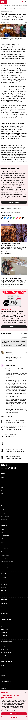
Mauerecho (3, 587)
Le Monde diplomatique (6, 652)
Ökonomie (12, 8)
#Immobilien (8, 208)
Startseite (3, 8)
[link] (2, 5)
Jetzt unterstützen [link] (14, 202)
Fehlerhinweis (17, 212)
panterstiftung (4, 564)
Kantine (2, 668)
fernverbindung (4, 581)
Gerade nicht (21, 692)
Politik (2, 477)
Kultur (2, 487)
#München (14, 208)
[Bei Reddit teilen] (20, 218)
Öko (7, 8)
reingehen (3, 593)
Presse (2, 542)
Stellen (2, 539)
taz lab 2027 (4, 635)
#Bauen (19, 208)
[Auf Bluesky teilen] (8, 218)
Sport (2, 490)
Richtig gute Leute (5, 516)
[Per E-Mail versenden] (2, 218)
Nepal (2, 509)
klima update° (4, 584)
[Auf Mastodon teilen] (5, 218)
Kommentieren (10, 212)
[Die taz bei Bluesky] (12, 468)
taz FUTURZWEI (4, 649)
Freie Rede (3, 590)
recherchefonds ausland (7, 561)
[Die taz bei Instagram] (15, 468)
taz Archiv (3, 655)
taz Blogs (3, 646)
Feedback (3, 685)
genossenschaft (5, 555)
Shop (2, 672)
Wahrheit (3, 500)
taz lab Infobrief (4, 613)
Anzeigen (3, 675)
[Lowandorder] (2, 352)
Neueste (21, 333)
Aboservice (3, 688)
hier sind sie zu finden (20, 345)
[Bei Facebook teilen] (11, 218)
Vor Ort (2, 626)
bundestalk (3, 577)
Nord (2, 496)
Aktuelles (3, 529)
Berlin (2, 493)
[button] (26, 2)
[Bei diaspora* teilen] (17, 218)
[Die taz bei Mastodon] (9, 468)
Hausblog (3, 532)
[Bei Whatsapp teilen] (14, 218)
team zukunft (4, 603)
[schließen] (26, 692)
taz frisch (3, 606)
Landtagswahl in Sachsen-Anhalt (9, 513)
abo (2, 552)
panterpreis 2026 (5, 568)
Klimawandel (4, 519)
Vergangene (4, 632)
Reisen (2, 665)
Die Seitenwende (5, 535)
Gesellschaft (4, 484)
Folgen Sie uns (4, 468)
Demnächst (3, 623)
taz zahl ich (3, 558)
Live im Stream (4, 629)
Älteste (25, 333)
